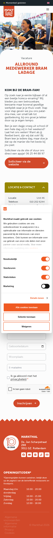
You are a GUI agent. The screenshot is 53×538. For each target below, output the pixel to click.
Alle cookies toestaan (27, 307)
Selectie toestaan (26, 317)
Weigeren (26, 326)
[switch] (45, 268)
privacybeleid (18, 379)
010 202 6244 (37, 201)
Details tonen (37, 298)
